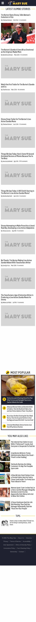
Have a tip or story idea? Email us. (22, 521)
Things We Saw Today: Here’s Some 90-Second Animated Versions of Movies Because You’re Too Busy (17, 156)
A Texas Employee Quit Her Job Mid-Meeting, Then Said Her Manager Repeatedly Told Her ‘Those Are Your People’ (21, 505)
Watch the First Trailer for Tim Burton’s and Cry (17, 85)
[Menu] (3, 3)
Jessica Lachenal (7, 161)
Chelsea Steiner (7, 20)
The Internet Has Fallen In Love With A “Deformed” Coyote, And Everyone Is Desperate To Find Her (23, 444)
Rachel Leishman (8, 55)
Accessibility (26, 541)
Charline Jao (6, 90)
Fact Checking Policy (23, 548)
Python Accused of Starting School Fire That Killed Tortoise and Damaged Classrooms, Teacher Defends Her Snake (19, 400)
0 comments (23, 196)
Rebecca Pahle (7, 302)
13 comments (22, 20)
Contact (21, 551)
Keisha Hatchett (7, 196)
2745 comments (23, 161)
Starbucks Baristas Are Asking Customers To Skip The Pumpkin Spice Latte (22, 466)
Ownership (13, 551)
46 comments (21, 89)
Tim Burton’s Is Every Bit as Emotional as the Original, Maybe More (17, 50)
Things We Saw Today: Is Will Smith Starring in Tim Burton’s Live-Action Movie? (17, 192)
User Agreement (8, 545)
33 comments (22, 124)
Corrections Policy (9, 548)
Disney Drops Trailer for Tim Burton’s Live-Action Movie (16, 120)
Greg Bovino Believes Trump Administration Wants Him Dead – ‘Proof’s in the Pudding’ (22, 455)
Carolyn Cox (6, 265)
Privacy (6, 541)
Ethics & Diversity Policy (23, 545)
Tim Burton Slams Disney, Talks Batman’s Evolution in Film (15, 16)
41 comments (23, 55)
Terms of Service (15, 541)
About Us (21, 538)
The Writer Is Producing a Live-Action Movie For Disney (17, 297)
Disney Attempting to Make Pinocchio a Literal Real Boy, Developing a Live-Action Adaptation (18, 226)
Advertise (29, 538)
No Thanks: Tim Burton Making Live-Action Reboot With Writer (16, 261)
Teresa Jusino (7, 231)
